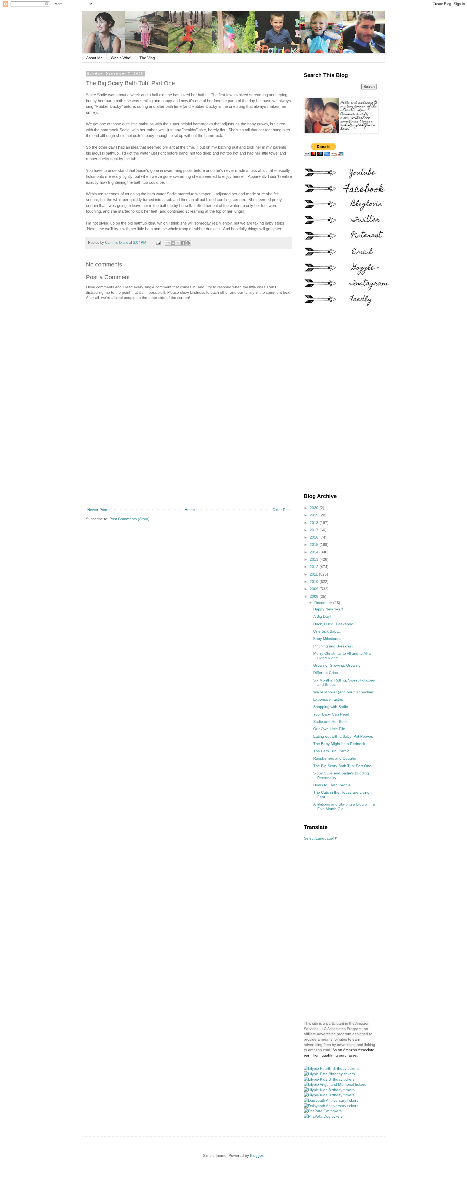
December (323, 602)
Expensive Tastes (328, 699)
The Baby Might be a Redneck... (340, 743)
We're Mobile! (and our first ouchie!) (344, 692)
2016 (314, 537)
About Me (94, 58)
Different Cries (325, 672)
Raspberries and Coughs (334, 758)
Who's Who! (121, 58)
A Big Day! (322, 616)
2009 (314, 589)
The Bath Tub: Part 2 (331, 751)
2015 (314, 544)
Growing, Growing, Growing (337, 665)
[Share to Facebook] (183, 243)
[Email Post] (158, 243)
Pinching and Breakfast (333, 646)
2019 (314, 515)
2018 (314, 522)
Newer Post (97, 509)
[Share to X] (178, 243)
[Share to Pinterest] (188, 243)
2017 (314, 530)
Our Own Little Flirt (329, 729)
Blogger (256, 1155)
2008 (314, 596)
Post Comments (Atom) (129, 519)
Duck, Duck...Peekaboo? (334, 624)
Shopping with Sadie (330, 706)
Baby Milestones (327, 638)
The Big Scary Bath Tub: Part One (342, 766)
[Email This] (167, 243)
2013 (314, 559)
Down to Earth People (332, 785)
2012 (314, 566)
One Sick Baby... (327, 631)
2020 (314, 508)
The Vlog (147, 58)
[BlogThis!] (172, 243)
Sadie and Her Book (330, 721)
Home (190, 509)
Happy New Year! (328, 609)
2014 (314, 552)
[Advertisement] (189, 462)
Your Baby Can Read (331, 714)
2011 (314, 574)
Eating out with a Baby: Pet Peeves (343, 736)
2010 (314, 581)
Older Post (281, 509)
